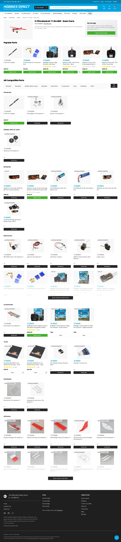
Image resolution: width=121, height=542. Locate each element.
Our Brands (46, 501)
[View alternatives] (23, 372)
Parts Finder (46, 498)
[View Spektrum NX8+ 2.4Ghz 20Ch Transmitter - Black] (72, 52)
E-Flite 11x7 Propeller (9, 62)
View (60, 335)
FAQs (5, 504)
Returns (83, 506)
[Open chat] (116, 537)
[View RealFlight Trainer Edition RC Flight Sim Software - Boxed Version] (60, 315)
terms (11, 534)
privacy (6, 534)
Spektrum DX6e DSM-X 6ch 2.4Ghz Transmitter (110, 63)
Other (92, 86)
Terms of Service (45, 538)
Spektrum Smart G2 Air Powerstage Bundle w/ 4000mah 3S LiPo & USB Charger (89, 63)
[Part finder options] (46, 7)
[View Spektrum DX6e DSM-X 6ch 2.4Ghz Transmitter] (111, 52)
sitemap (16, 534)
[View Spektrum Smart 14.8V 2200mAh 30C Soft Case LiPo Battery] (14, 177)
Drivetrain (18, 86)
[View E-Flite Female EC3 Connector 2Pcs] (32, 52)
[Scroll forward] (115, 59)
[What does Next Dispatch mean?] (21, 1)
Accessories (65, 86)
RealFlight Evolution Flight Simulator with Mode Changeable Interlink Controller (52, 63)
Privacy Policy (33, 538)
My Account (85, 498)
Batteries (44, 86)
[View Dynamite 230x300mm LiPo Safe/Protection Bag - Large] (37, 352)
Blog (102, 2)
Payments (84, 509)
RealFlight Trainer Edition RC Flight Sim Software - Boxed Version (60, 326)
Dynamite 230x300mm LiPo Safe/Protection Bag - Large (35, 364)
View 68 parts (47, 24)
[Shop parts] (79, 72)
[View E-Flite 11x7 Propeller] (13, 52)
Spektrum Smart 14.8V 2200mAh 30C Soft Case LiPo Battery (13, 189)
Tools (75, 86)
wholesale (59, 510)
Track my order (86, 504)
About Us (7, 509)
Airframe (8, 86)
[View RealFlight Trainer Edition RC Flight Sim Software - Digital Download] (84, 315)
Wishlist (115, 2)
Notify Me (37, 123)
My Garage (108, 2)
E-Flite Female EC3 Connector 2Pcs (32, 63)
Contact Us (96, 2)
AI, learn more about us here (11, 525)
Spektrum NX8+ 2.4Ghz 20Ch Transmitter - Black (71, 63)
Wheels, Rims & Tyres (31, 86)
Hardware (84, 86)
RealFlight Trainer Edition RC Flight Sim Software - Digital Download (83, 326)
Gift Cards (45, 506)
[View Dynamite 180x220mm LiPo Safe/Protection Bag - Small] (14, 352)
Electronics (54, 86)
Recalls (83, 514)
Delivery (84, 501)
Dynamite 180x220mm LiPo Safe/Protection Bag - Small (12, 364)
